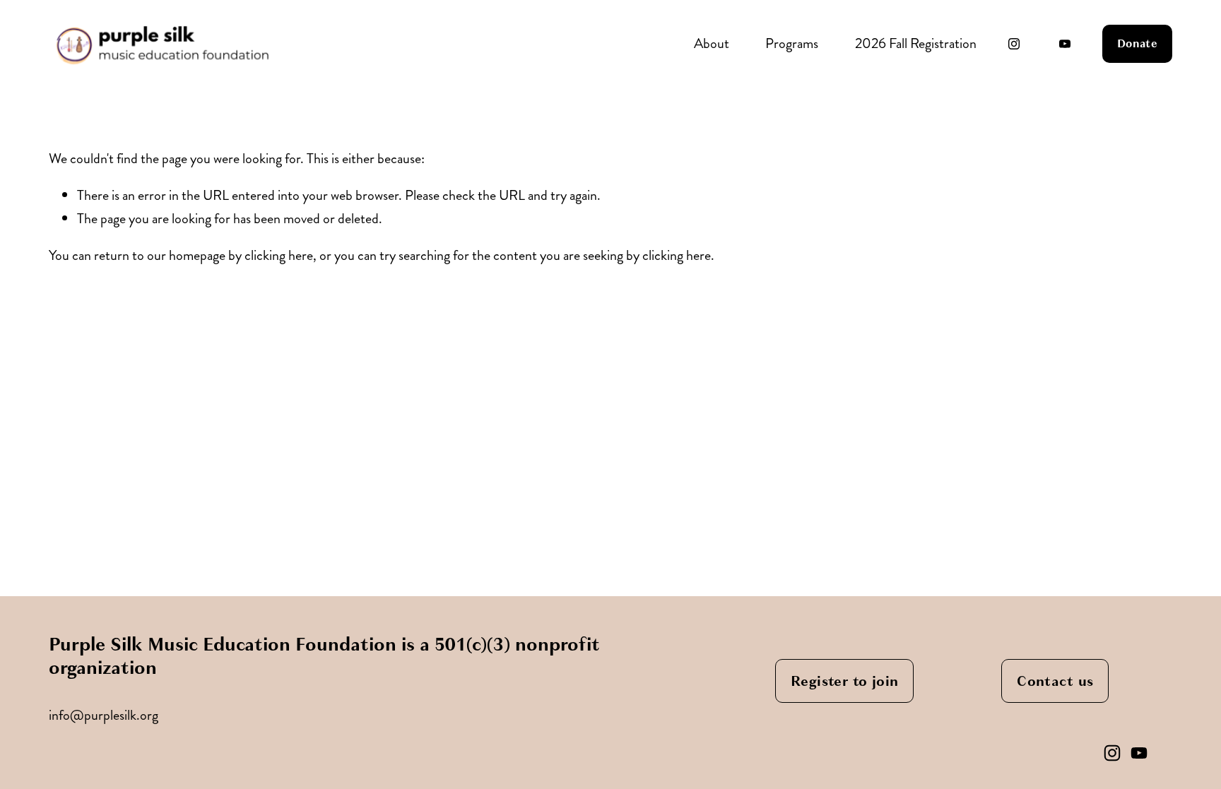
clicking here (278, 255)
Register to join (844, 681)
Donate (1137, 44)
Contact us (1055, 681)
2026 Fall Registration (916, 43)
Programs (791, 43)
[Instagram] (1014, 44)
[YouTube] (1065, 44)
